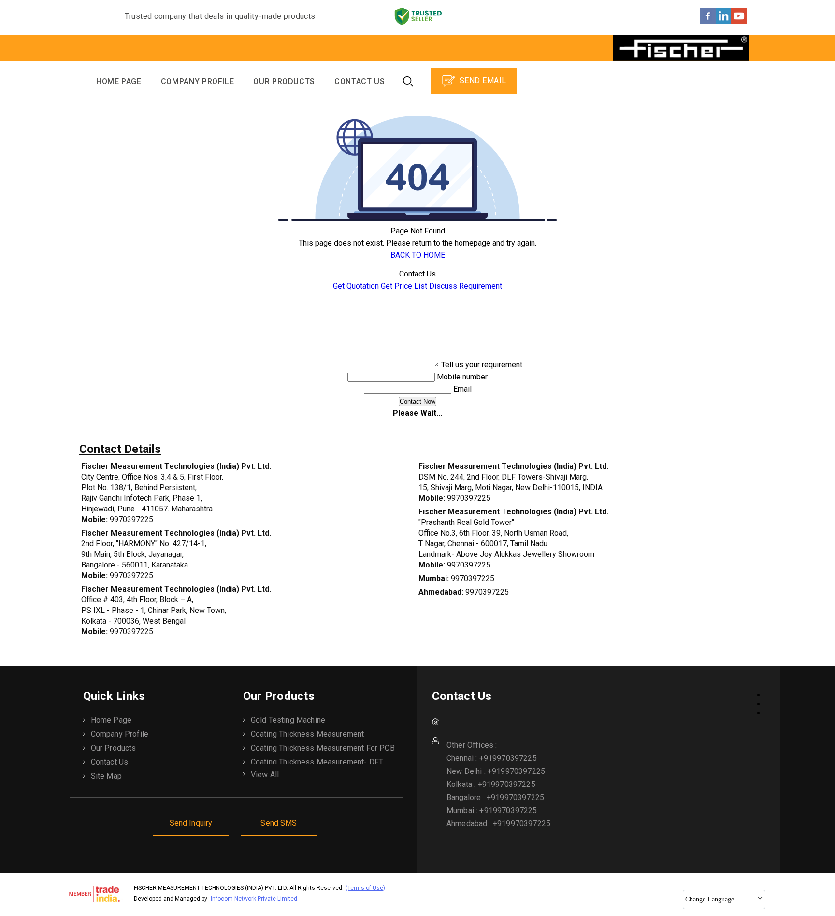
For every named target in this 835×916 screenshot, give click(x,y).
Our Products (284, 81)
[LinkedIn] (723, 21)
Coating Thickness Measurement (307, 734)
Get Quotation (356, 286)
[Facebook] (708, 21)
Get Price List (404, 286)
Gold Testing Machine (288, 720)
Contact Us (359, 81)
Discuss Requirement (465, 286)
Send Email (481, 80)
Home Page (119, 81)
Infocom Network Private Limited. (255, 898)
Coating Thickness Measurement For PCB (323, 748)
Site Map (106, 776)
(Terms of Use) (365, 888)
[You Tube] (739, 21)
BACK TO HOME (417, 255)
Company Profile (197, 81)
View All (265, 774)
